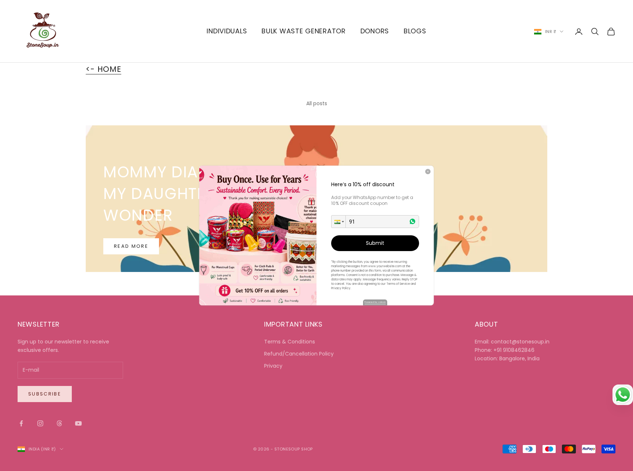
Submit (375, 243)
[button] (338, 222)
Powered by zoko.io (375, 302)
